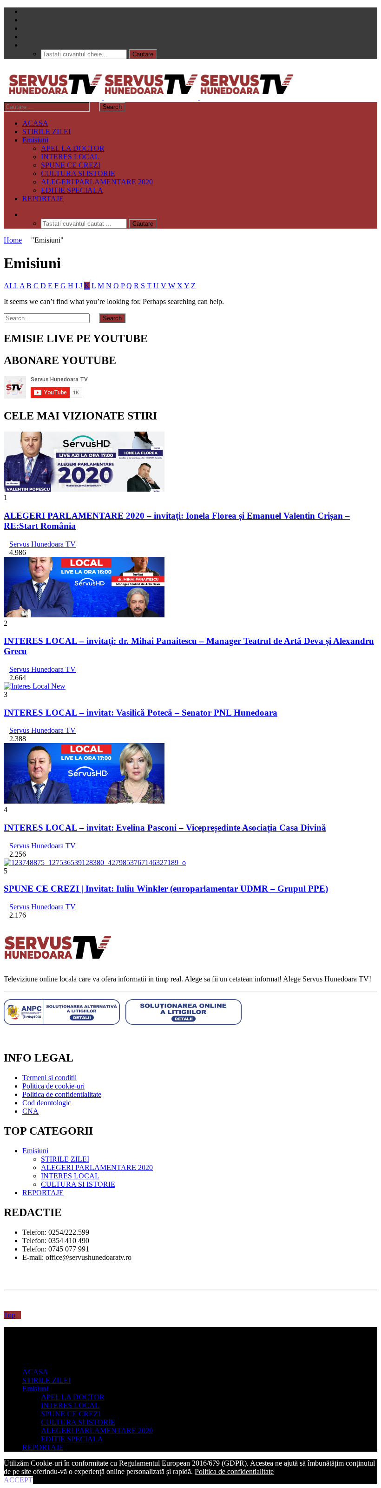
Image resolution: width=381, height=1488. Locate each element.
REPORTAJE (43, 199)
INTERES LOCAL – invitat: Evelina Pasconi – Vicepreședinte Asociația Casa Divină (165, 827)
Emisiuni (35, 140)
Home (13, 240)
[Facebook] (25, 11)
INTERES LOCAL (70, 157)
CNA (30, 1111)
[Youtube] (25, 28)
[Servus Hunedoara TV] (151, 97)
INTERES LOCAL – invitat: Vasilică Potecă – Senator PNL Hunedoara (140, 712)
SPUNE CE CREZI (70, 165)
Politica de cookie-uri (53, 1086)
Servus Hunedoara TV (42, 544)
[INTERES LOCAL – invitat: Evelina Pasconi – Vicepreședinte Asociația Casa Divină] (84, 801)
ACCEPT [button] (18, 1480)
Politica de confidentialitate (61, 1094)
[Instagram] (25, 37)
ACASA (35, 123)
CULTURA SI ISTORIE (78, 173)
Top (9, 1315)
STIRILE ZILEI (46, 131)
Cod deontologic (46, 1103)
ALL (11, 286)
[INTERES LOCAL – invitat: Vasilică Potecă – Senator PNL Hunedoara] (35, 686)
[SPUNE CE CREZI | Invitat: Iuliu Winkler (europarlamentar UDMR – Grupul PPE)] (95, 862)
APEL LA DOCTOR (73, 148)
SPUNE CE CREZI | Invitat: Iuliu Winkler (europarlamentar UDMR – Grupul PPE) (166, 888)
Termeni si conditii (49, 1078)
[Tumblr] (25, 20)
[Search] (25, 45)
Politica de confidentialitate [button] (234, 1471)
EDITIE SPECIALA (72, 190)
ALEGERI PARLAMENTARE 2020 (97, 182)
